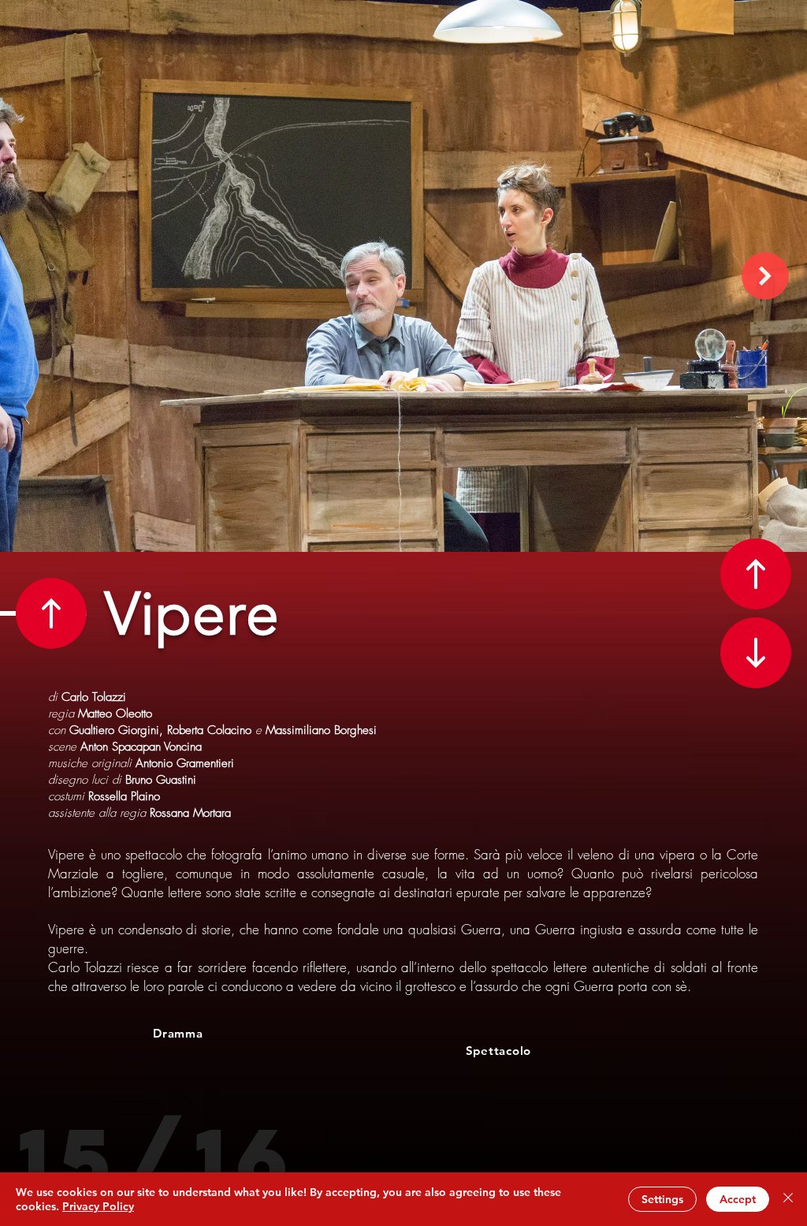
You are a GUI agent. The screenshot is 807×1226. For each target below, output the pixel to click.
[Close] (788, 1199)
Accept (738, 1199)
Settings (662, 1199)
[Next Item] (765, 276)
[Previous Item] (41, 276)
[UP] (51, 613)
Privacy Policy (98, 1206)
